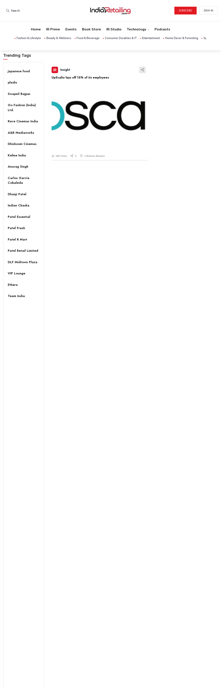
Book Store (91, 29)
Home (36, 29)
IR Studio (114, 29)
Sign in (208, 11)
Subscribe (185, 11)
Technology (136, 29)
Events (71, 29)
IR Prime (53, 29)
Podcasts (162, 29)
